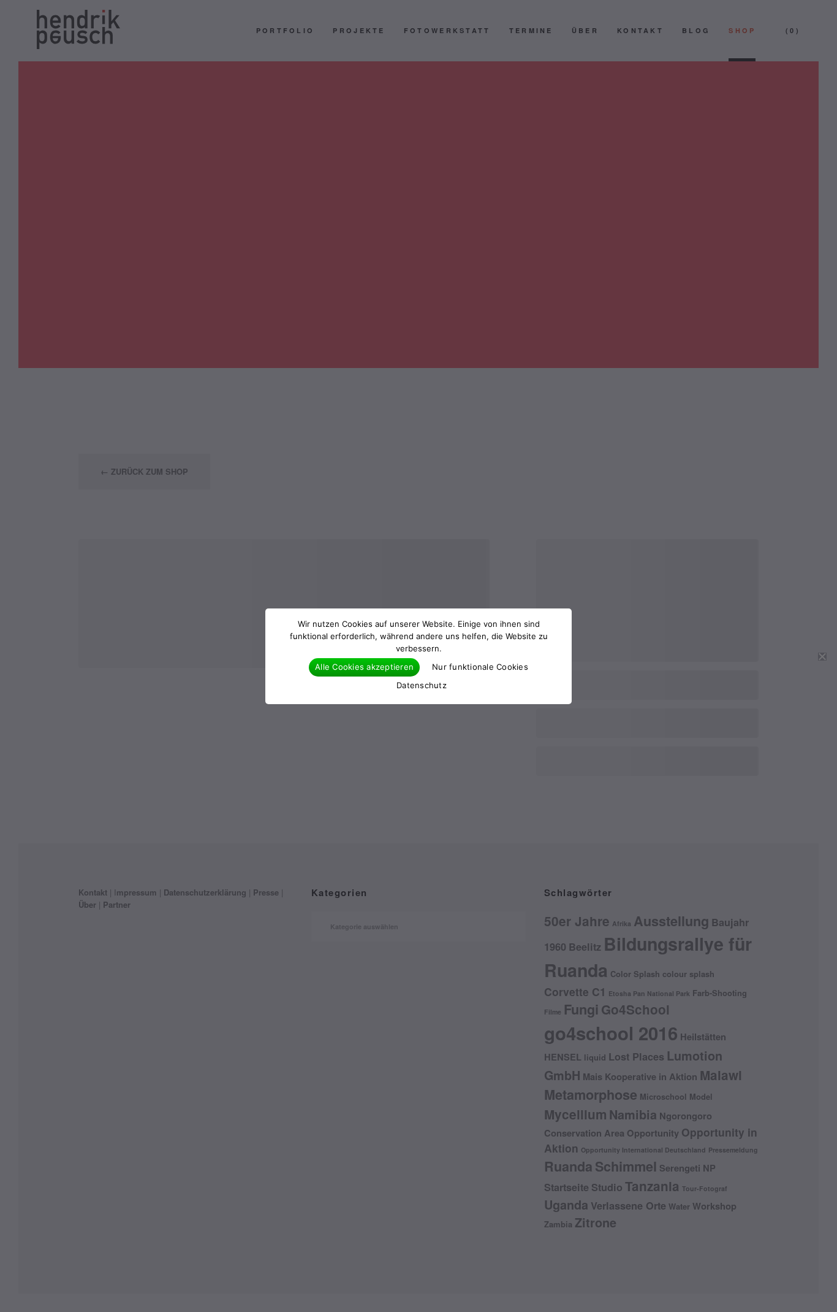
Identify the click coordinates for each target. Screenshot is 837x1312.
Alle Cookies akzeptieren (364, 667)
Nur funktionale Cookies (480, 667)
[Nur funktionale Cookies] (822, 656)
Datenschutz (421, 685)
